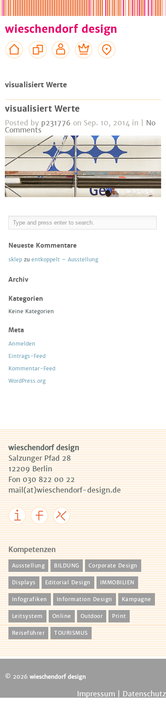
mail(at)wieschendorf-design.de (64, 490)
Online (61, 616)
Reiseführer (28, 633)
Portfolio (38, 66)
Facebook (48, 530)
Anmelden (21, 343)
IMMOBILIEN (117, 582)
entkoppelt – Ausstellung (64, 259)
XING (64, 530)
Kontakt (107, 66)
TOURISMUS (71, 633)
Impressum (28, 530)
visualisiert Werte (42, 108)
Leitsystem (27, 616)
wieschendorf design (61, 29)
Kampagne (136, 599)
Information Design (84, 599)
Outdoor (92, 616)
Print (119, 616)
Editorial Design (68, 582)
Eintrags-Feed (27, 356)
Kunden (84, 66)
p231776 (56, 123)
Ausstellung (28, 565)
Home (14, 66)
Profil (61, 66)
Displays (24, 582)
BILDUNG (66, 565)
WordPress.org (27, 381)
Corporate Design (113, 565)
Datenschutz (144, 694)
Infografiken (29, 599)
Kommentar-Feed (31, 368)
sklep (15, 259)
